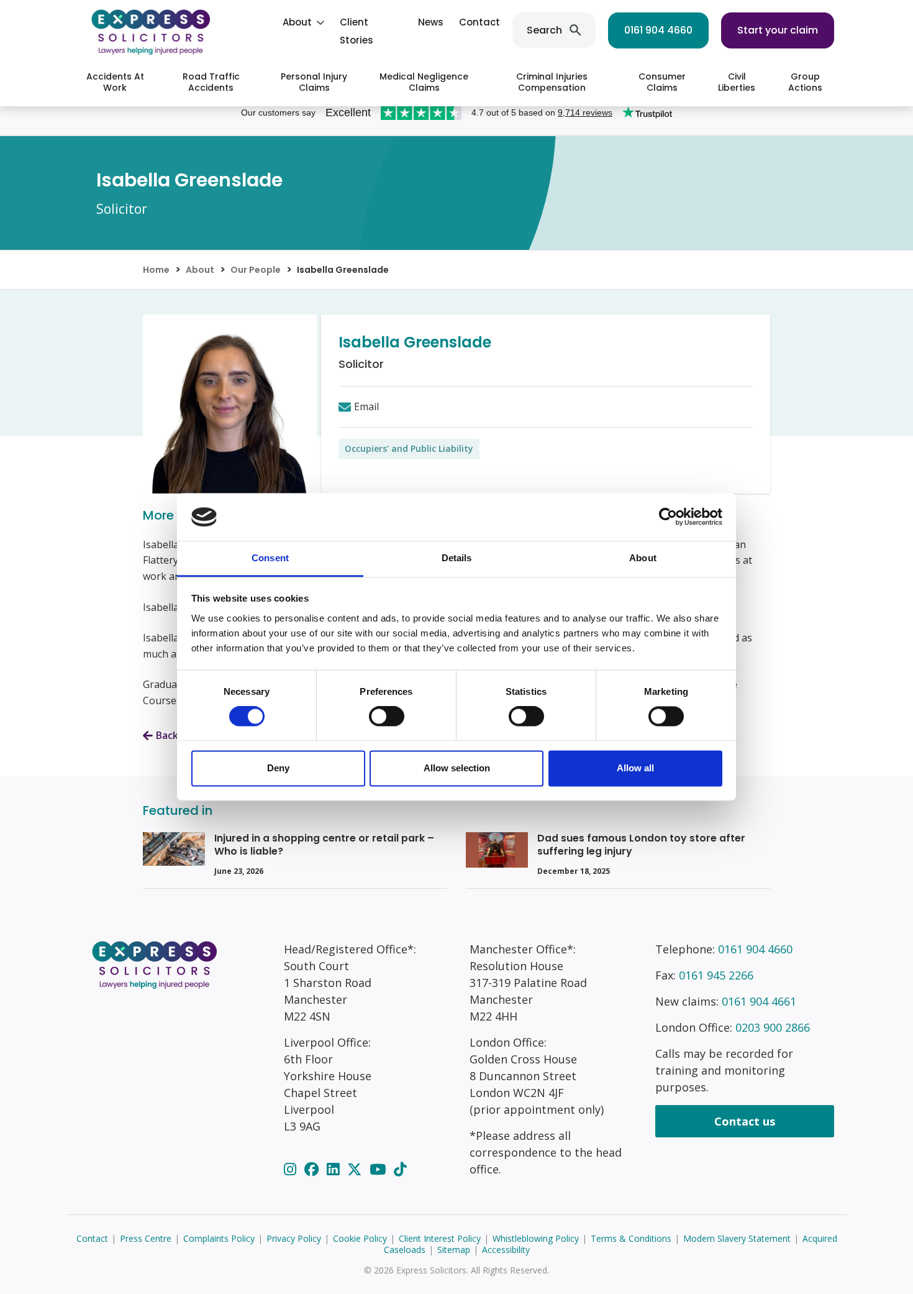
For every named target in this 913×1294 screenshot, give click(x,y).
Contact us (744, 1121)
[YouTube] (379, 1169)
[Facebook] (313, 1169)
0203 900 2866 (772, 1027)
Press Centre (145, 1238)
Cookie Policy (360, 1238)
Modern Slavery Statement (737, 1238)
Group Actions (805, 82)
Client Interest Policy (440, 1238)
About (297, 22)
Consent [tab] (270, 558)
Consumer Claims (662, 82)
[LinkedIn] (335, 1169)
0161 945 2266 (716, 975)
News (430, 22)
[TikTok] (400, 1169)
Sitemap (453, 1249)
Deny (278, 768)
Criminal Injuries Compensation (552, 82)
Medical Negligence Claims (423, 82)
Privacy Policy (293, 1238)
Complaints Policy (219, 1238)
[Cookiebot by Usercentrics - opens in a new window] (668, 517)
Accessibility (506, 1249)
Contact (479, 22)
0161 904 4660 (658, 30)
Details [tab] (457, 558)
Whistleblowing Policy (536, 1238)
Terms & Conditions (631, 1238)
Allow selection (457, 768)
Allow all (635, 768)
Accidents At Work (115, 82)
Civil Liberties (736, 82)
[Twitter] (356, 1169)
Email (366, 406)
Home (156, 270)
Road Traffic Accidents (211, 82)
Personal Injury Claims (314, 82)
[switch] (386, 717)
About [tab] (642, 558)
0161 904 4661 (759, 1001)
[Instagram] (292, 1169)
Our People (255, 270)
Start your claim (777, 30)
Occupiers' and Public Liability (409, 448)
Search (544, 30)
